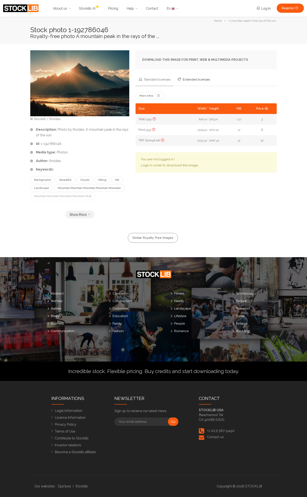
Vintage (241, 323)
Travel (240, 316)
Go (173, 422)
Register (288, 8)
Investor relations (68, 445)
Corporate (120, 308)
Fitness (179, 293)
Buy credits (158, 371)
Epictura (64, 486)
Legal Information (68, 411)
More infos (147, 95)
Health (179, 301)
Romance (181, 331)
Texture (241, 301)
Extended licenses (196, 79)
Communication (63, 331)
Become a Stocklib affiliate (75, 452)
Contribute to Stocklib (72, 438)
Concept (119, 293)
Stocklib (81, 486)
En (169, 8)
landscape (41, 188)
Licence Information (70, 418)
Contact (152, 8)
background (42, 179)
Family (117, 323)
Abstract (57, 293)
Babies (56, 308)
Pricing (113, 8)
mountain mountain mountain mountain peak (63, 196)
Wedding (243, 331)
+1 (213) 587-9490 (221, 431)
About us (60, 8)
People (179, 323)
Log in (265, 8)
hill (117, 179)
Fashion (118, 331)
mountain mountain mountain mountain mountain (89, 188)
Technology (245, 293)
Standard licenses (156, 79)
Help (130, 8)
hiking (102, 179)
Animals (56, 301)
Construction (122, 301)
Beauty (56, 316)
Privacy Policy (65, 424)
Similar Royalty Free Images (152, 238)
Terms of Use (65, 431)
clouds (84, 179)
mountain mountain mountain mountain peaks (63, 204)
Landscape (182, 308)
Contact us (215, 437)
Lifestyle (180, 316)
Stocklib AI (87, 8)
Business (57, 323)
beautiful (65, 179)
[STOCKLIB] (20, 8)
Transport (243, 308)
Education (120, 316)
